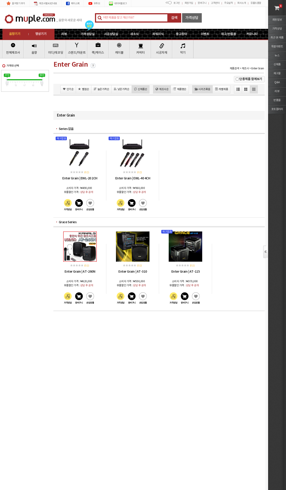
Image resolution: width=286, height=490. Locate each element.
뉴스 (277, 55)
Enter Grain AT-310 (132, 272)
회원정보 (277, 19)
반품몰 (277, 100)
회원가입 (189, 3)
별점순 (85, 89)
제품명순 (181, 89)
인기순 (70, 89)
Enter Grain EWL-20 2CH (79, 178)
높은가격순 (103, 89)
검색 (174, 18)
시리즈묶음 (204, 89)
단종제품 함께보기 (250, 79)
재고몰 (277, 73)
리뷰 (277, 91)
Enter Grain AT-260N (80, 272)
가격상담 (191, 18)
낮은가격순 (123, 89)
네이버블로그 (120, 3)
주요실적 (228, 3)
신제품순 (142, 89)
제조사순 (163, 89)
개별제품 (223, 89)
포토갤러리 (277, 109)
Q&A (277, 82)
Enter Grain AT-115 (185, 272)
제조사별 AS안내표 (48, 3)
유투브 (97, 3)
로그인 (176, 3)
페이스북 (75, 3)
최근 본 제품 (277, 37)
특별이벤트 (277, 46)
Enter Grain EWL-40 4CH (132, 178)
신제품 (277, 64)
